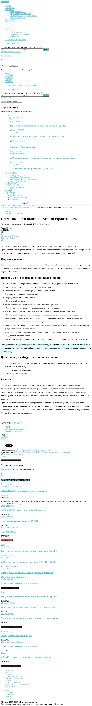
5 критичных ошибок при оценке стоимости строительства (29, 618)
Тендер (8, 28)
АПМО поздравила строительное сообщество (32, 168)
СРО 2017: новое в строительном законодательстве (26, 657)
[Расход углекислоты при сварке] (4, 631)
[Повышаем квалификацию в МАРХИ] (7, 517)
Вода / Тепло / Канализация (20, 14)
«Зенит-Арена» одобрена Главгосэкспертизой (33, 450)
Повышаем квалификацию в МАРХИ (19, 521)
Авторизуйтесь (6, 469)
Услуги (8, 80)
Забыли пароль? (7, 56)
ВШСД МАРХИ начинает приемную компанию (24, 491)
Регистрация (31, 85)
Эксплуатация (11, 680)
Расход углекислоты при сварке (16, 635)
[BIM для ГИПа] (9, 527)
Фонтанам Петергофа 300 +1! (24, 147)
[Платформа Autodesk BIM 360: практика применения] (10, 566)
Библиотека (14, 36)
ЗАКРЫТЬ (5, 2)
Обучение (9, 30)
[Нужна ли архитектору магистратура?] (13, 577)
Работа (12, 26)
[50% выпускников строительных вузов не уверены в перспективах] (15, 151)
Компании (9, 76)
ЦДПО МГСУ (16, 423)
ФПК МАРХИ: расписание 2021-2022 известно (23, 510)
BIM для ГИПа (8, 531)
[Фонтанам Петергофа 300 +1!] (18, 141)
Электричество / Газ (17, 12)
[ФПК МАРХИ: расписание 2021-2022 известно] (7, 506)
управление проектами (14, 431)
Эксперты (9, 78)
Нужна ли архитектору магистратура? (20, 583)
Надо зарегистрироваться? (11, 52)
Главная (8, 6)
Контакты (9, 82)
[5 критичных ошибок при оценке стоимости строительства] (7, 614)
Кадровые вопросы (17, 24)
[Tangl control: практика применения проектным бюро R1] (12, 119)
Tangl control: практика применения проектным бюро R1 (38, 126)
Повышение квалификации (20, 34)
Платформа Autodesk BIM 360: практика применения (27, 572)
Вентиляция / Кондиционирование (23, 16)
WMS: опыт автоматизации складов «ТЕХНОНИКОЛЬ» (38, 136)
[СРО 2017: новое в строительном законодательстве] (3, 653)
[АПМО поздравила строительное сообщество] (20, 162)
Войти (7, 40)
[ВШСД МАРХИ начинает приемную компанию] (10, 484)
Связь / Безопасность (18, 18)
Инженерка (9, 10)
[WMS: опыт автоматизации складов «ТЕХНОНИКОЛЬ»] (17, 130)
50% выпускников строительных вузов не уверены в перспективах (42, 158)
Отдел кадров (10, 22)
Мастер (9, 228)
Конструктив (10, 8)
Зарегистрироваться (18, 40)
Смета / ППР (10, 20)
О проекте (9, 74)
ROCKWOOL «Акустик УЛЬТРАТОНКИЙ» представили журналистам (42, 452)
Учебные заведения (17, 32)
